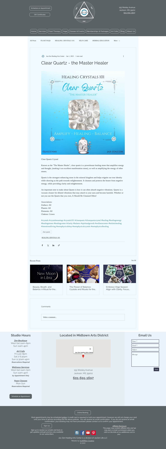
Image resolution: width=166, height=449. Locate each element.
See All (133, 260)
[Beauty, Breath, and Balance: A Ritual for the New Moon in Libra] (46, 274)
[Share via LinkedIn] (53, 245)
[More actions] (123, 56)
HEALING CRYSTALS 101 (65, 40)
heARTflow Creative (87, 441)
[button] (42, 31)
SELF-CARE (83, 40)
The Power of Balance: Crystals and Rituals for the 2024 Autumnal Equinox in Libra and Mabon (82, 288)
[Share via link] (59, 245)
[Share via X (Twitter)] (48, 245)
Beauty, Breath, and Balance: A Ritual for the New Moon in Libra (44, 288)
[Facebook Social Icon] (82, 433)
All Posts (33, 40)
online (64, 417)
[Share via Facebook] (42, 245)
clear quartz (46, 232)
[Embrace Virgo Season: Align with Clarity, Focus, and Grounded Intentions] (119, 274)
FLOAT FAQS (45, 40)
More (116, 40)
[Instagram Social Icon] (77, 433)
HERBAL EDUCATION (100, 40)
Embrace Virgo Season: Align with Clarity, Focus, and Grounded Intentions (118, 288)
